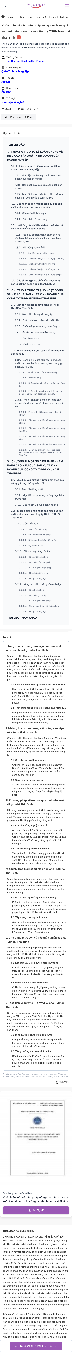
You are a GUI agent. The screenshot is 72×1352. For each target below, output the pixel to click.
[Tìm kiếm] (4, 5)
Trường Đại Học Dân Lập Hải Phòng (22, 61)
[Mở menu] (67, 5)
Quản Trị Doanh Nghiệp (15, 71)
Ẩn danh (6, 81)
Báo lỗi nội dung (61, 1077)
